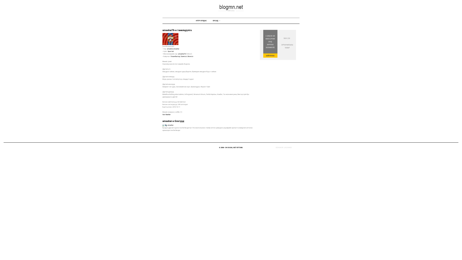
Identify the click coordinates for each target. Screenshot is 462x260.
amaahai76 (182, 54)
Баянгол (184, 56)
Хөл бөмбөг (166, 114)
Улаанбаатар (175, 56)
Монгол (190, 56)
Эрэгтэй (171, 51)
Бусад (216, 21)
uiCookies (288, 147)
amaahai (170, 49)
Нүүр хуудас (201, 21)
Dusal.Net (232, 147)
